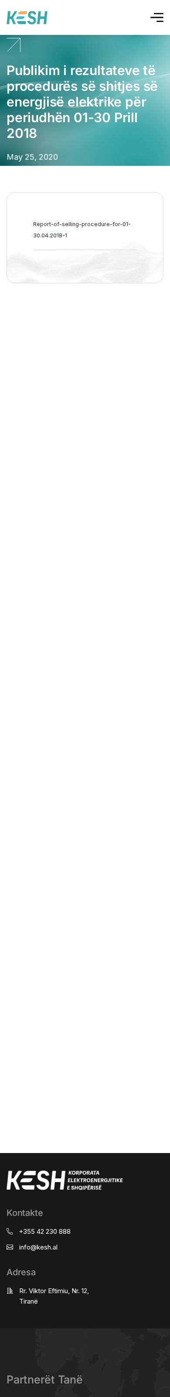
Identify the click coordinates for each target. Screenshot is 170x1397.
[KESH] (27, 17)
